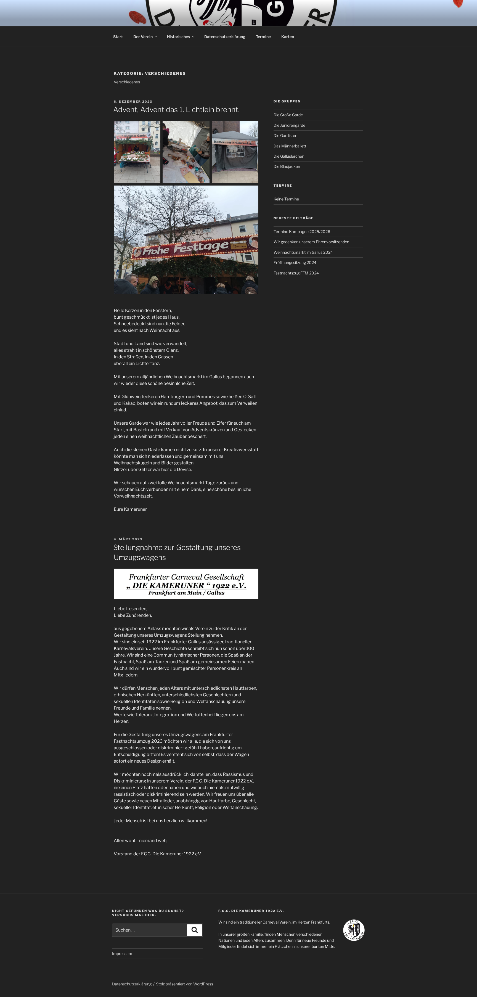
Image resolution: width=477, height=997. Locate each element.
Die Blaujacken (287, 166)
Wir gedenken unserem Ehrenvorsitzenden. (312, 241)
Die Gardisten (285, 135)
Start (118, 36)
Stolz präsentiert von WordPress (184, 984)
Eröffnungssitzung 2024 (295, 262)
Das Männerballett (290, 146)
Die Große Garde (288, 114)
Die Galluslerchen (289, 156)
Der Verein (143, 36)
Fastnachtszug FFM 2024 (296, 273)
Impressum (122, 953)
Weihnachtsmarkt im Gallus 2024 (303, 252)
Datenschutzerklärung (224, 36)
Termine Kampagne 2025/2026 (302, 231)
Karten (287, 36)
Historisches (178, 36)
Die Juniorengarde (289, 125)
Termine (263, 36)
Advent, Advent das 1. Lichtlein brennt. (176, 109)
